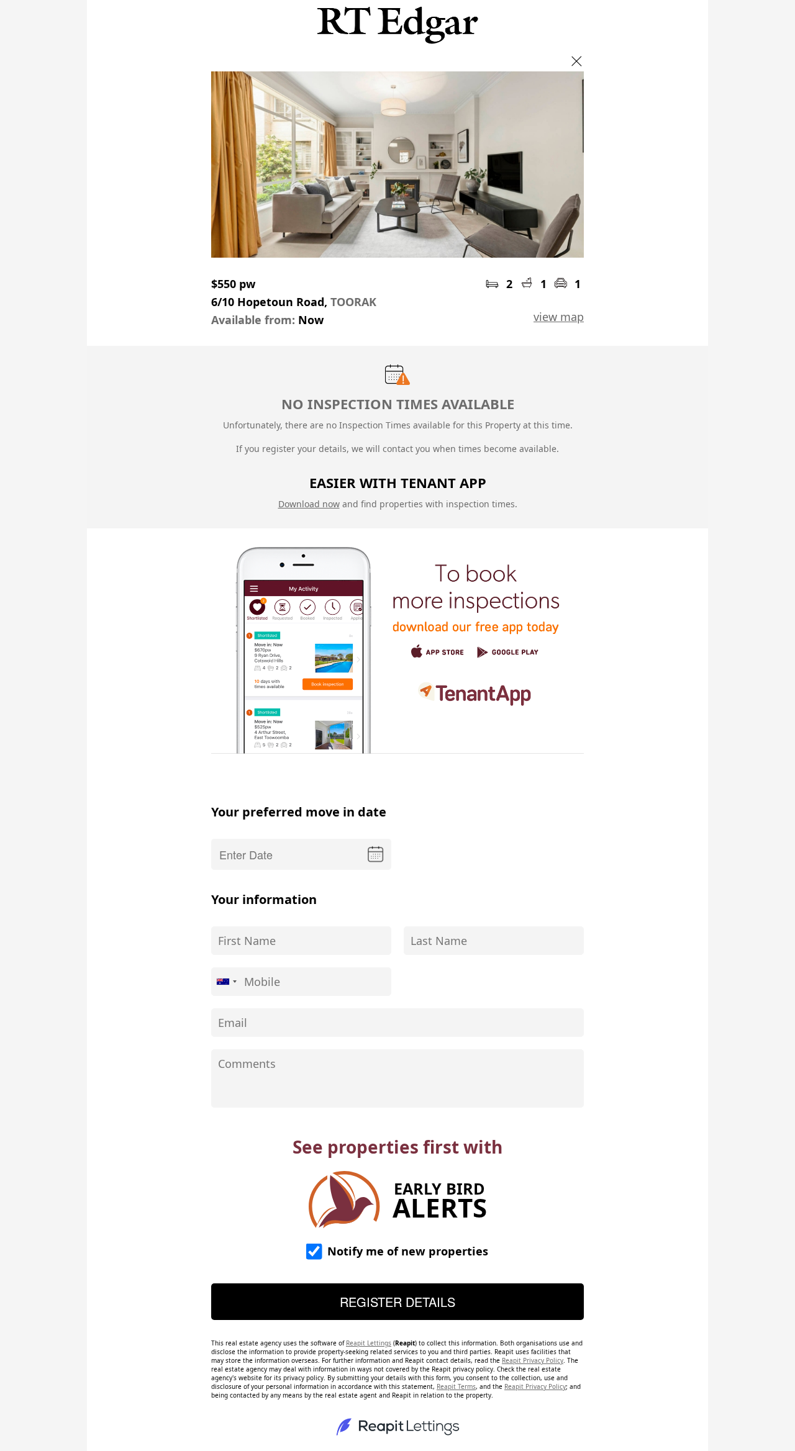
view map (559, 316)
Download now (309, 504)
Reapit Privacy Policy (532, 1360)
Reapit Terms (456, 1386)
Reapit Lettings (368, 1343)
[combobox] (226, 981)
